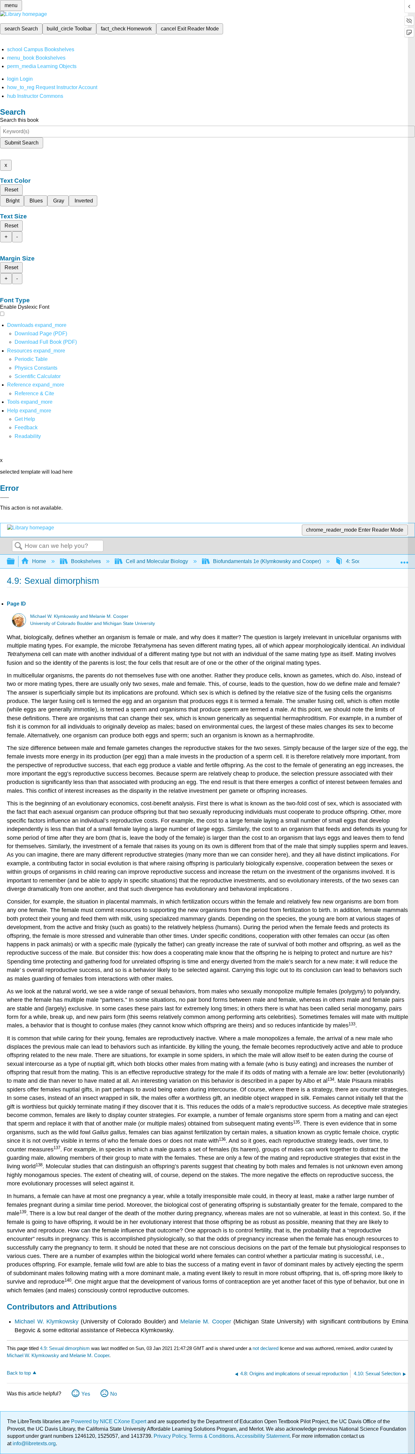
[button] (26, 427)
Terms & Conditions (211, 1436)
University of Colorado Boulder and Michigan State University (92, 623)
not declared (266, 1348)
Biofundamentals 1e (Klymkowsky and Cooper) (267, 561)
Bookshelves (86, 561)
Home (39, 561)
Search (18, 546)
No (113, 1394)
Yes (85, 1394)
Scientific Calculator (38, 376)
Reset (11, 189)
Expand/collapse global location (404, 559)
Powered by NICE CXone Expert (109, 1421)
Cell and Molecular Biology (156, 561)
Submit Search (22, 142)
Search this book (19, 120)
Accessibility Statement (263, 1436)
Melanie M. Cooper (205, 1321)
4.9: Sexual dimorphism (65, 1348)
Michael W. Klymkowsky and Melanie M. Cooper (79, 616)
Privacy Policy (170, 1436)
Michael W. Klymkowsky (46, 1321)
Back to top (19, 1373)
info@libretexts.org (33, 1443)
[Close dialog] (4, 497)
